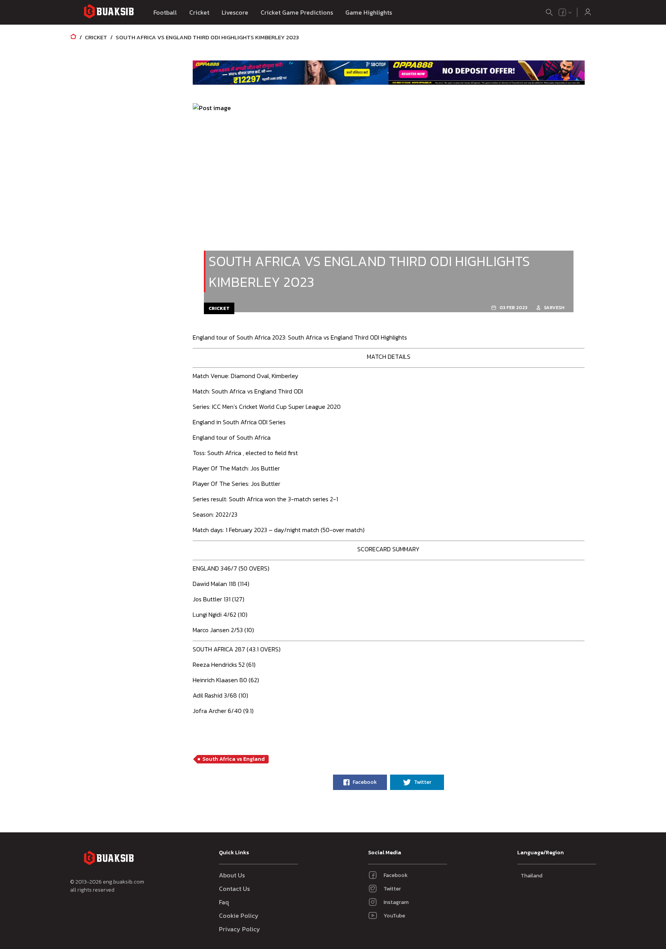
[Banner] (291, 72)
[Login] (587, 12)
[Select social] (565, 12)
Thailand (531, 876)
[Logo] (108, 12)
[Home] (73, 37)
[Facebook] (562, 12)
